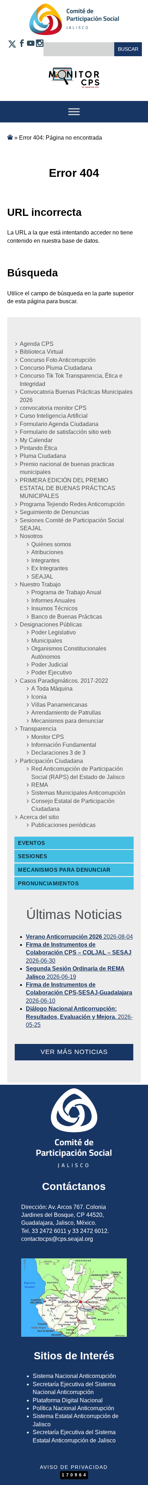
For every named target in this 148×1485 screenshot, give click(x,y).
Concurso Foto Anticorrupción (58, 360)
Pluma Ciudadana (43, 456)
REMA (39, 785)
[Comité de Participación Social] (74, 29)
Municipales (46, 641)
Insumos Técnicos (54, 608)
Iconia (39, 697)
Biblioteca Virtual (41, 352)
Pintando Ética (38, 448)
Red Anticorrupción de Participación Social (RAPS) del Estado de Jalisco (78, 773)
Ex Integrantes (49, 568)
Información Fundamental (63, 745)
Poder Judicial (49, 665)
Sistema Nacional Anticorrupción (74, 1376)
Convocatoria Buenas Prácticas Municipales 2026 (76, 396)
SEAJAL (42, 577)
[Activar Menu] (74, 111)
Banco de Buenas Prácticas (66, 617)
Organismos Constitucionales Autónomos (68, 652)
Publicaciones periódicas (63, 825)
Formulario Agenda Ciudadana (59, 424)
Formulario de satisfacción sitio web (65, 432)
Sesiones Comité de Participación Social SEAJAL (72, 524)
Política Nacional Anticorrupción (73, 1408)
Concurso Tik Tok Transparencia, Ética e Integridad (71, 380)
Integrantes (45, 560)
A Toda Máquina (52, 689)
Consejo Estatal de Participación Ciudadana (73, 805)
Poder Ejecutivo (51, 672)
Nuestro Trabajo (40, 584)
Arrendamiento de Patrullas (66, 713)
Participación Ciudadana (51, 761)
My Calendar (36, 440)
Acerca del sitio (39, 817)
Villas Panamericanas (59, 705)
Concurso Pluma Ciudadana (56, 368)
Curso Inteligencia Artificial (54, 416)
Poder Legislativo (53, 632)
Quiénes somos (51, 544)
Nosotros (31, 536)
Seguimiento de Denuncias (54, 512)
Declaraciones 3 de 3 (58, 753)
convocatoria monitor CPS (53, 408)
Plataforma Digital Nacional (68, 1400)
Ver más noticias (74, 1051)
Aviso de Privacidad (74, 1467)
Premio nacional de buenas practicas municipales (67, 468)
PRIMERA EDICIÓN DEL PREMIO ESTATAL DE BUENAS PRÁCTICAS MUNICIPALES (67, 488)
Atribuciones (47, 552)
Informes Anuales (53, 601)
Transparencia (38, 729)
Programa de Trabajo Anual (66, 592)
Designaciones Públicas (51, 624)
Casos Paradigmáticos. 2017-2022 (64, 681)
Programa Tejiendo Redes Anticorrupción (72, 504)
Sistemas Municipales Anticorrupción (78, 793)
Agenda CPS (37, 344)
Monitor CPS (47, 737)
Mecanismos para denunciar (67, 721)
